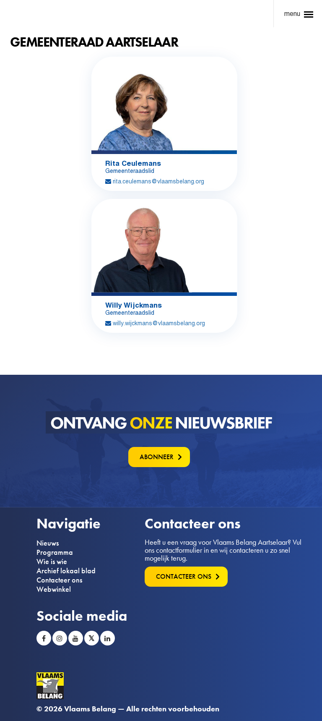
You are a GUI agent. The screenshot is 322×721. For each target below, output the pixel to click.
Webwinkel (53, 589)
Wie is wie (51, 561)
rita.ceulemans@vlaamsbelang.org (158, 181)
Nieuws (47, 543)
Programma (54, 552)
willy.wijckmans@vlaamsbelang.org (159, 323)
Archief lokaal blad (66, 570)
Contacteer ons (59, 580)
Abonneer (157, 457)
